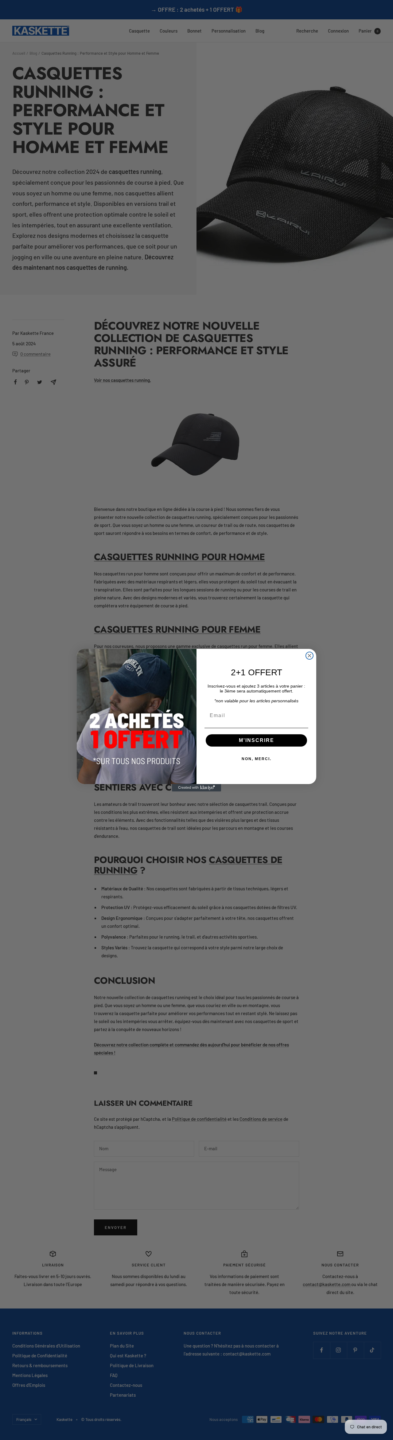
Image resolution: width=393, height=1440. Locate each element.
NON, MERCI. (256, 759)
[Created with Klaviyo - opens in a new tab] (196, 787)
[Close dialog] (309, 655)
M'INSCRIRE (256, 740)
